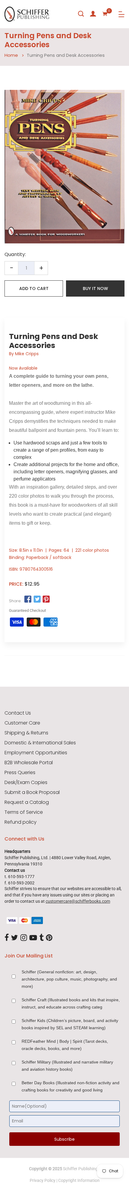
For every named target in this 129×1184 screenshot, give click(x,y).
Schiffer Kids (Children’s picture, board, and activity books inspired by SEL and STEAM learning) (70, 1024)
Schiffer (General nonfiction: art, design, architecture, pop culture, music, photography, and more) (69, 979)
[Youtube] (33, 938)
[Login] (93, 14)
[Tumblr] (41, 938)
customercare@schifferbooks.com (78, 901)
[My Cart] (105, 14)
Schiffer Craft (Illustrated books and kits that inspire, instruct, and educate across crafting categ (71, 1003)
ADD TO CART (34, 288)
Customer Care (22, 723)
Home (11, 55)
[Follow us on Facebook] (28, 599)
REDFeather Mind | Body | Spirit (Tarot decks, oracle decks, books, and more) (65, 1045)
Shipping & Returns (26, 733)
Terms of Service (23, 812)
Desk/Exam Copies (25, 782)
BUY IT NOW (95, 288)
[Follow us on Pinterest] (46, 599)
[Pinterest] (49, 938)
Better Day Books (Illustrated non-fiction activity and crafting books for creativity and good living (70, 1086)
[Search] (81, 14)
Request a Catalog (26, 802)
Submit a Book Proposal (32, 792)
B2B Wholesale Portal (28, 762)
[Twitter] (14, 938)
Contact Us (17, 713)
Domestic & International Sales (40, 742)
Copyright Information (79, 1180)
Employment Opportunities (35, 752)
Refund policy (20, 822)
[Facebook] (6, 938)
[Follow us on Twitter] (37, 599)
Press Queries (19, 772)
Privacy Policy (43, 1180)
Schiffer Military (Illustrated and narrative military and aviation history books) (67, 1066)
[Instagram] (23, 938)
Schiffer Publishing (80, 1168)
